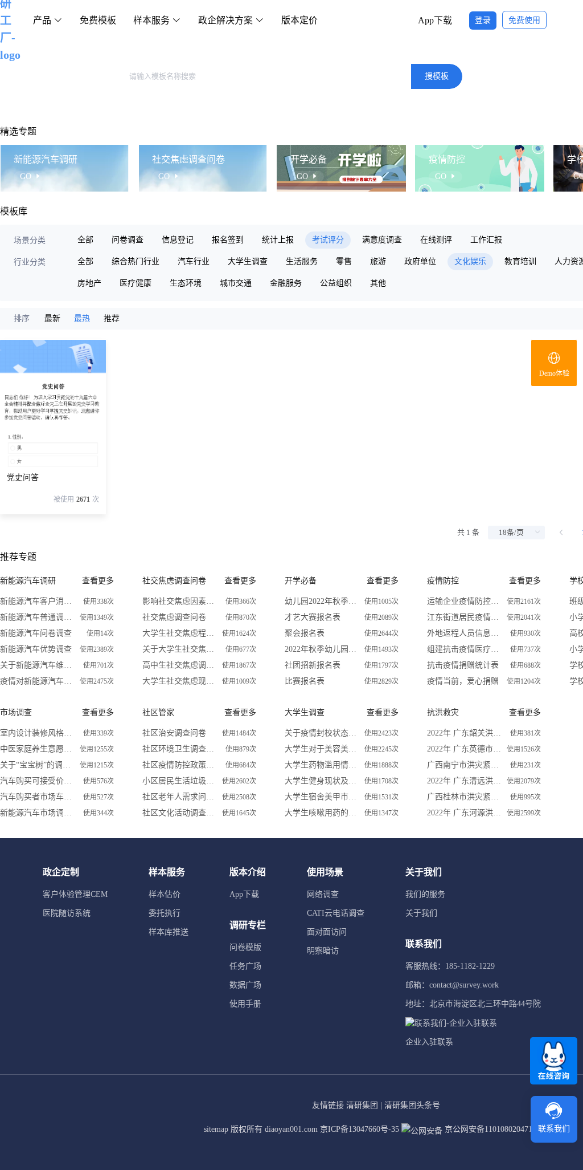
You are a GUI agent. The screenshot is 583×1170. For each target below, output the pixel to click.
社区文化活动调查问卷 (179, 813)
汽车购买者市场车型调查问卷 (37, 797)
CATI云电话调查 (335, 913)
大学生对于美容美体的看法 (322, 749)
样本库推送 (168, 932)
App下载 (435, 20)
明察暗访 (323, 950)
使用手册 (245, 1004)
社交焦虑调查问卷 (174, 617)
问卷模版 (245, 947)
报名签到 (228, 239)
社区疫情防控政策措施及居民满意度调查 (179, 765)
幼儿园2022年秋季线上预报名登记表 (322, 601)
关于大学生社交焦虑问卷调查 (179, 649)
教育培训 (520, 261)
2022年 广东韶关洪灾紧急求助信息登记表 (464, 733)
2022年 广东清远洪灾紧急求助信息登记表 (464, 781)
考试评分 (328, 239)
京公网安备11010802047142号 (495, 1129)
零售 (344, 261)
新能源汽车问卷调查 (36, 633)
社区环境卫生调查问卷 (179, 749)
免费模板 (98, 20)
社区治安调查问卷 (174, 733)
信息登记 (178, 239)
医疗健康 (135, 283)
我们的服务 (425, 894)
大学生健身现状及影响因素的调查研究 (322, 781)
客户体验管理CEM (75, 894)
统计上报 (278, 239)
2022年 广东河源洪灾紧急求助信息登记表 (464, 813)
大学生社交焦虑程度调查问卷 (179, 633)
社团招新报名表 (312, 665)
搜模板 (437, 76)
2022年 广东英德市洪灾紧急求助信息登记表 (464, 749)
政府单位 (420, 261)
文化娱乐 (470, 261)
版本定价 (299, 20)
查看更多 (98, 580)
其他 (378, 283)
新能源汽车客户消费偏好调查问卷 (37, 601)
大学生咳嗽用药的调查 (322, 813)
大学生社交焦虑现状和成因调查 (179, 681)
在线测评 (436, 239)
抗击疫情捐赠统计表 (463, 665)
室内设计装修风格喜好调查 (37, 733)
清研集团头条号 (412, 1105)
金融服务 (286, 283)
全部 (85, 239)
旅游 (378, 261)
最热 (82, 318)
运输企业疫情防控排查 (464, 601)
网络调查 (323, 894)
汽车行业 (194, 261)
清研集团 (362, 1105)
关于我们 (421, 913)
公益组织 (336, 283)
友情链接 (328, 1105)
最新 (52, 318)
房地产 (89, 283)
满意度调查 (382, 239)
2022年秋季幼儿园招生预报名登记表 (322, 649)
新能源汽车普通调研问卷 (37, 617)
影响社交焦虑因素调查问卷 (179, 601)
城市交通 (236, 283)
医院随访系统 (67, 913)
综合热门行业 (135, 261)
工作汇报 (486, 239)
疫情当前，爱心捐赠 (463, 681)
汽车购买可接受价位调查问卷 (37, 781)
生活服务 (302, 261)
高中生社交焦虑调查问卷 (179, 665)
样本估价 (164, 894)
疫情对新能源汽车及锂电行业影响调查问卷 (37, 681)
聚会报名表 (305, 633)
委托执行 (164, 913)
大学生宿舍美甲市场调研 (322, 797)
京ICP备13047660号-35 (359, 1129)
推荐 (112, 318)
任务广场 (245, 966)
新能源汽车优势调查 (36, 649)
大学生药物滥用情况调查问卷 (322, 765)
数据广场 (245, 985)
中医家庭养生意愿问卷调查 (37, 749)
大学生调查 (248, 261)
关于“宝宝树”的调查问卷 (37, 765)
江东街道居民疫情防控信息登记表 (464, 617)
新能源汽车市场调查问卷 (37, 813)
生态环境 (186, 283)
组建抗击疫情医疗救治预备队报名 (464, 649)
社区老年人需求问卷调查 (179, 797)
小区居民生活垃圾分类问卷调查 (179, 781)
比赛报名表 (305, 681)
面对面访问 (327, 932)
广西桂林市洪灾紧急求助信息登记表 (464, 797)
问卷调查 (127, 239)
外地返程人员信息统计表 (464, 633)
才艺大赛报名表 (312, 617)
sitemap (216, 1129)
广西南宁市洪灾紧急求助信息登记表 (464, 765)
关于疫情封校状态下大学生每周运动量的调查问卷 (322, 733)
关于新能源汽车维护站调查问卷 (37, 665)
